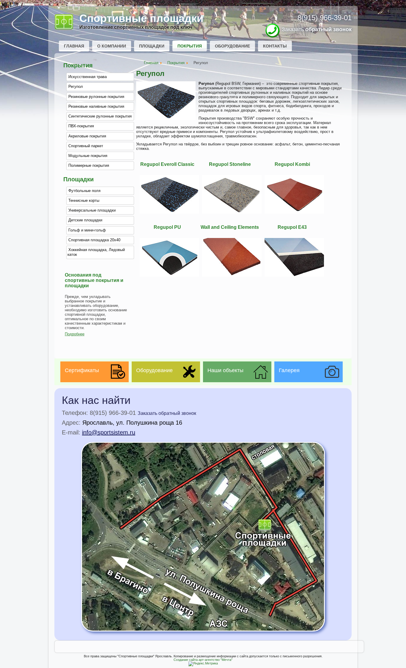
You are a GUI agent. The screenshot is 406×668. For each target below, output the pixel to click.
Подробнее (74, 334)
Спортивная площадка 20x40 (94, 240)
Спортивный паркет (85, 146)
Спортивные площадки (141, 18)
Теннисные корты (83, 200)
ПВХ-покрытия (81, 126)
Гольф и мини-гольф (87, 230)
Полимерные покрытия (88, 165)
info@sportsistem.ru (108, 432)
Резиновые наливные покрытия (96, 106)
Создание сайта (186, 659)
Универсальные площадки (92, 210)
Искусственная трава (87, 76)
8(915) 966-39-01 (325, 18)
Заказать (317, 29)
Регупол (75, 86)
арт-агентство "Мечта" (215, 659)
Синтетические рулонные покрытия (100, 116)
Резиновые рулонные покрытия (96, 96)
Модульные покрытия (87, 155)
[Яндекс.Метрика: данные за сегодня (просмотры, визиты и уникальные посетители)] (203, 663)
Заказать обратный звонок (167, 413)
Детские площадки (85, 220)
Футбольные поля (84, 190)
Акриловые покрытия (87, 136)
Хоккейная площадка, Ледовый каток (96, 252)
